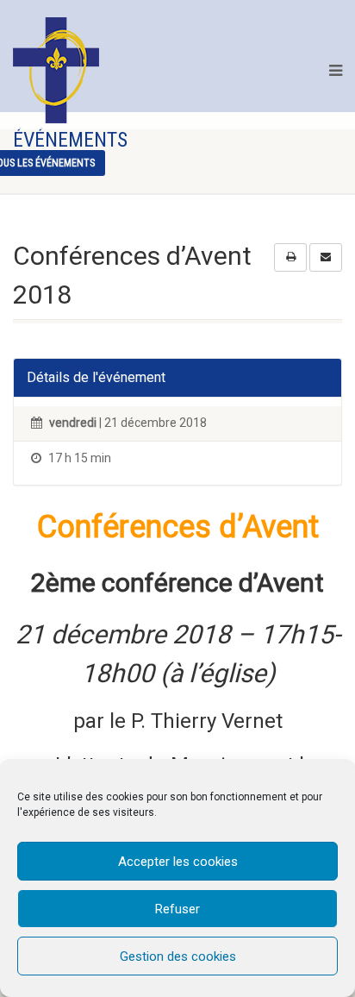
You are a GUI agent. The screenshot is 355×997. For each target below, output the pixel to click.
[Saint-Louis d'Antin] (56, 70)
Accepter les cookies (178, 861)
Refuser (177, 909)
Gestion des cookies (178, 956)
